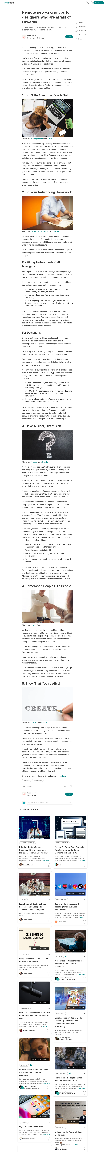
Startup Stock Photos (39, 231)
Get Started (98, 3)
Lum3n (33, 723)
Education (24, 1122)
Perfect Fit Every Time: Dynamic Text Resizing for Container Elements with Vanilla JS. (69, 850)
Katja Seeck (62, 922)
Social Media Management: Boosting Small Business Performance (67, 907)
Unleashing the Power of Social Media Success (69, 1133)
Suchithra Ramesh (28, 1139)
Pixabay (33, 462)
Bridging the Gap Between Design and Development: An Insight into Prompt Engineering (33, 850)
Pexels (50, 139)
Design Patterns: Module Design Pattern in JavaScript (33, 960)
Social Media (38, 780)
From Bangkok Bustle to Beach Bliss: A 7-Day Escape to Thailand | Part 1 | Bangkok (33, 907)
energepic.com (36, 139)
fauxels (33, 625)
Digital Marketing (61, 899)
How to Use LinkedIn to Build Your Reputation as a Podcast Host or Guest (34, 1016)
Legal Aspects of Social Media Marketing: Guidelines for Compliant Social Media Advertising (68, 1022)
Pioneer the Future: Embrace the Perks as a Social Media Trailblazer (69, 964)
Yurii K (60, 865)
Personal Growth (61, 1073)
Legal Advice (60, 1013)
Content (23, 899)
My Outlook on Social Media (32, 1127)
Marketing (59, 956)
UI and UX (27, 780)
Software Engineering (27, 842)
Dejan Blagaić (62, 1149)
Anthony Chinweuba (28, 1030)
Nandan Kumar (27, 920)
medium (62, 776)
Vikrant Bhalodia (27, 865)
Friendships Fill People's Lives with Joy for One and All (68, 1079)
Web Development (62, 842)
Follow (69, 37)
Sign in (89, 3)
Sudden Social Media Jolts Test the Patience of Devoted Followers (33, 1072)
